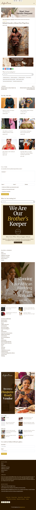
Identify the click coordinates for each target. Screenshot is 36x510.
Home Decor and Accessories (6, 333)
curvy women (28, 77)
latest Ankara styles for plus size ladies (9, 79)
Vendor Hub (3, 253)
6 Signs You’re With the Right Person (8, 486)
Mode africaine (4, 335)
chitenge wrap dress (22, 77)
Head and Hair (4, 331)
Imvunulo (7, 417)
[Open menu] (34, 3)
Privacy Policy (14, 497)
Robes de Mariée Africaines (6, 343)
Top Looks (3, 347)
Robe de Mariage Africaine (6, 341)
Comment (4, 171)
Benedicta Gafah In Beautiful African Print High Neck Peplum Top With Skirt (11, 431)
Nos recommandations (5, 337)
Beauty (2, 323)
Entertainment (4, 325)
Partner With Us (4, 258)
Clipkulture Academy (5, 256)
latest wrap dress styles (20, 79)
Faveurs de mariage (5, 327)
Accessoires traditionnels (6, 318)
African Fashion (4, 321)
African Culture (4, 320)
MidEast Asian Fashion (5, 334)
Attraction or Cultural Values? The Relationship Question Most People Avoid (29, 309)
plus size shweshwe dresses (7, 81)
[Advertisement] (18, 364)
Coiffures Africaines (5, 324)
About (2, 252)
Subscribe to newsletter (6, 191)
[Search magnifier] (32, 74)
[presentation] (9, 103)
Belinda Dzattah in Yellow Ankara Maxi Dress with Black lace (27, 88)
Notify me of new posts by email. (8, 189)
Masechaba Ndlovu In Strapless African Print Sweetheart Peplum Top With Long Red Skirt (26, 153)
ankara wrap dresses (14, 77)
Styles (2, 345)
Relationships (3, 340)
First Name (3, 444)
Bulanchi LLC (22, 507)
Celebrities (5, 21)
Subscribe (4, 453)
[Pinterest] (14, 1)
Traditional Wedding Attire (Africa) (8, 353)
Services (2, 344)
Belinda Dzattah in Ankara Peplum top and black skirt (8, 88)
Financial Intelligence (5, 328)
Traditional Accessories (5, 350)
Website (26, 184)
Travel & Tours (4, 354)
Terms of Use (20, 497)
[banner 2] (18, 62)
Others (2, 338)
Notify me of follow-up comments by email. (10, 187)
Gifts (2, 330)
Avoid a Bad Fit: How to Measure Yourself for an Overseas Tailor (13, 487)
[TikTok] (21, 1)
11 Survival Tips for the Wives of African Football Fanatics (12, 491)
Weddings (3, 355)
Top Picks (3, 348)
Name (3, 184)
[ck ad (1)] (18, 13)
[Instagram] (18, 1)
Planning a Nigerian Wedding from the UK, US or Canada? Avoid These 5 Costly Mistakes (18, 489)
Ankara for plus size (6, 77)
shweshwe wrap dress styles (17, 81)
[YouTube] (20, 1)
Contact (2, 260)
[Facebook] (16, 1)
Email (14, 184)
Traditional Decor (4, 351)
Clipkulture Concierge (5, 255)
